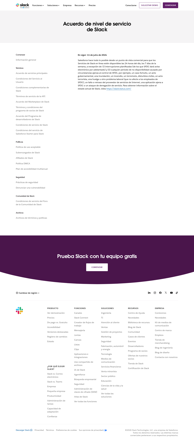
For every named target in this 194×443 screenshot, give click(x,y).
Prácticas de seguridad (27, 182)
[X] (166, 293)
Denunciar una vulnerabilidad (30, 187)
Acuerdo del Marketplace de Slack (32, 101)
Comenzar (170, 5)
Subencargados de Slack (28, 152)
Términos (50, 430)
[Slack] (22, 5)
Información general (26, 59)
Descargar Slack (23, 430)
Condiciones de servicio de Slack (32, 125)
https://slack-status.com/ (118, 88)
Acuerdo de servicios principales (31, 73)
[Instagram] (155, 293)
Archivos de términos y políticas (31, 217)
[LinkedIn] (149, 293)
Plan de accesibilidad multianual (32, 169)
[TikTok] (177, 293)
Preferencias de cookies (66, 430)
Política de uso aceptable (28, 147)
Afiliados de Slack (24, 158)
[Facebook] (160, 293)
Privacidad (39, 430)
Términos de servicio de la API (30, 96)
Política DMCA (23, 163)
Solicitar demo (149, 5)
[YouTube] (171, 293)
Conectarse (131, 5)
